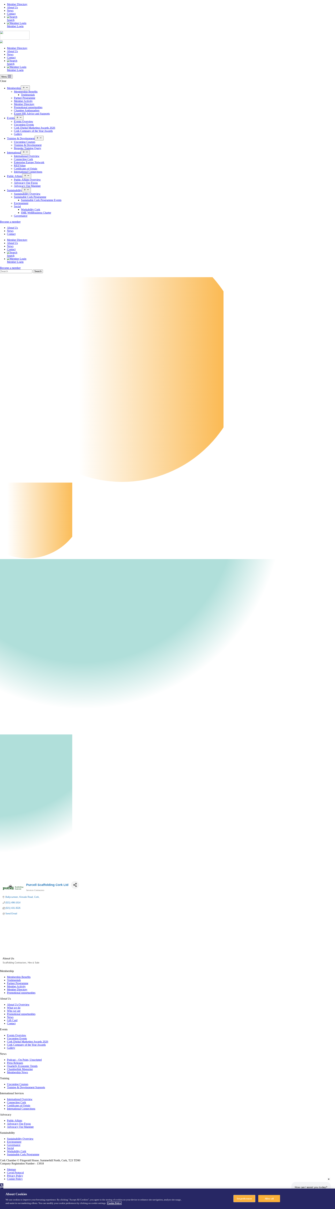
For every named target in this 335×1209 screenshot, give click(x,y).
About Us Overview (18, 1004)
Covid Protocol (15, 1172)
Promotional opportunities (28, 107)
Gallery (18, 134)
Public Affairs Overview (27, 179)
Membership (14, 88)
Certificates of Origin (25, 168)
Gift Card (12, 1020)
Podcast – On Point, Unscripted (24, 1059)
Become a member (10, 221)
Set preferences (244, 1198)
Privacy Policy (15, 1175)
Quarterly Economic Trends (22, 1066)
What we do (13, 1007)
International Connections (28, 171)
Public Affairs (14, 176)
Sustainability (14, 190)
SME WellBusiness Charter (36, 212)
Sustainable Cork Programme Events (41, 200)
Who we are (13, 1010)
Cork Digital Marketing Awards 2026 (34, 127)
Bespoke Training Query (27, 148)
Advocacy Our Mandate (27, 185)
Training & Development (21, 138)
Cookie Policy (15, 1178)
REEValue (20, 165)
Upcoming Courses (24, 141)
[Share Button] (75, 885)
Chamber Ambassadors (26, 110)
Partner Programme (24, 97)
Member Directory (17, 4)
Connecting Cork (23, 159)
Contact (11, 13)
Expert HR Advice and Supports (32, 113)
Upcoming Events (24, 124)
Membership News (17, 1072)
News (10, 10)
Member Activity (23, 101)
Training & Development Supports (26, 1087)
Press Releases (15, 1062)
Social (17, 206)
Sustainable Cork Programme (30, 196)
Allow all (269, 1198)
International (14, 152)
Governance (20, 215)
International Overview (26, 156)
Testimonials (28, 94)
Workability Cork (30, 209)
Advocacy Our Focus (26, 182)
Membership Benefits (26, 91)
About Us (12, 7)
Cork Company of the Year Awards (33, 130)
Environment (21, 203)
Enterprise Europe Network (29, 162)
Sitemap (11, 1169)
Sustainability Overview (27, 193)
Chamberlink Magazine (20, 1069)
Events (10, 117)
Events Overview (23, 121)
